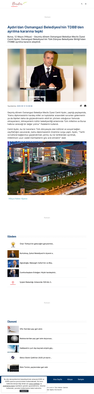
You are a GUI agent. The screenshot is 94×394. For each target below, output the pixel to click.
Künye (70, 379)
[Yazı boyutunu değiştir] (81, 106)
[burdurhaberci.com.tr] (18, 4)
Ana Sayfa (57, 379)
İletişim (81, 379)
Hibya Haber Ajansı (47, 390)
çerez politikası (34, 384)
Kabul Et (24, 391)
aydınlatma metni (9, 386)
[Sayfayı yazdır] (85, 106)
